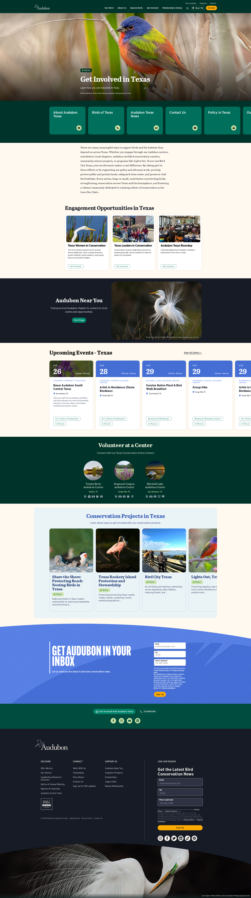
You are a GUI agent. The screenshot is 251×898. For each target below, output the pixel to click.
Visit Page (79, 320)
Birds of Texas (102, 112)
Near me (199, 8)
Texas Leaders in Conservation (133, 242)
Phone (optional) (161, 661)
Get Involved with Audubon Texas (116, 711)
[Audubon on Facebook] (167, 838)
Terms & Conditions (168, 688)
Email (157, 644)
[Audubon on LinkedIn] (181, 838)
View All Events (192, 352)
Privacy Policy (164, 670)
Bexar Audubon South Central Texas (71, 395)
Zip (156, 652)
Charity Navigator (46, 804)
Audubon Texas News (142, 114)
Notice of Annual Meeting (53, 784)
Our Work (109, 8)
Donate (211, 8)
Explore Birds (136, 8)
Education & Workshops (158, 419)
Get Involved (152, 8)
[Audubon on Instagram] (160, 838)
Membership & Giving (172, 8)
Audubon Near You (114, 768)
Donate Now (111, 777)
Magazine (203, 3)
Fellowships (78, 773)
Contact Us (177, 112)
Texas (87, 70)
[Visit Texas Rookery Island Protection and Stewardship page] (117, 570)
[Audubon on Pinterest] (194, 838)
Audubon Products (114, 773)
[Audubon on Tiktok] (187, 838)
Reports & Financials (50, 789)
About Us (122, 8)
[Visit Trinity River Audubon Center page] (93, 478)
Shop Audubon (191, 3)
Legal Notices (74, 818)
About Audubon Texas (65, 114)
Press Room (78, 777)
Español (213, 3)
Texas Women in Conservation (87, 242)
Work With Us (79, 768)
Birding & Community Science (208, 419)
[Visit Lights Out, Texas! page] (210, 570)
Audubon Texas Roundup (180, 242)
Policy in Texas (219, 112)
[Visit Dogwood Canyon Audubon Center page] (124, 478)
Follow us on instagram (121, 720)
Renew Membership (114, 786)
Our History (46, 773)
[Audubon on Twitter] (174, 838)
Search (187, 8)
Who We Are (47, 768)
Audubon (42, 6)
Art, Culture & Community (66, 419)
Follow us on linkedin (137, 720)
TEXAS (59, 594)
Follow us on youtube (129, 720)
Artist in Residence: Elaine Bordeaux (118, 395)
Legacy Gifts (111, 781)
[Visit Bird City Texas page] (164, 570)
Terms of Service (178, 670)
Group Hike (210, 395)
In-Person (59, 424)
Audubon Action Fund (51, 793)
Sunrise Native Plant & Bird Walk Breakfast (164, 395)
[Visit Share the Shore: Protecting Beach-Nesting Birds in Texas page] (71, 570)
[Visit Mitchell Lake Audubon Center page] (155, 478)
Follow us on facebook (113, 720)
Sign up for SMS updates (84, 786)
